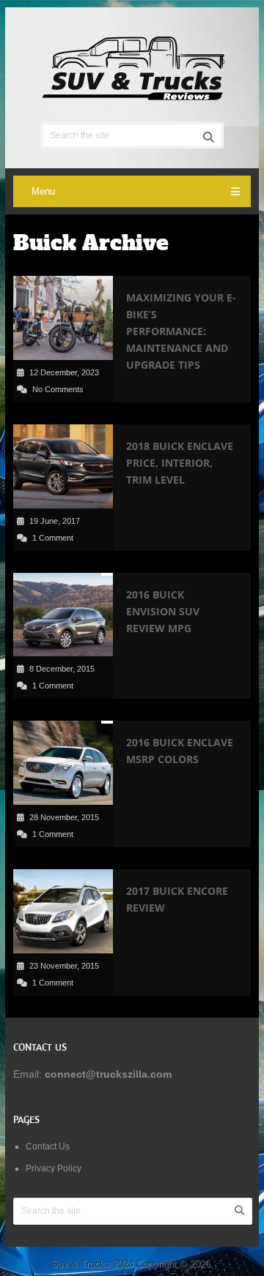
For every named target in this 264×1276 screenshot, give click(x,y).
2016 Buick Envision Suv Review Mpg (162, 611)
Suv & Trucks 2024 (92, 1263)
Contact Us (48, 1146)
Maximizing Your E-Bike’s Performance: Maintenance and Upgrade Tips (181, 331)
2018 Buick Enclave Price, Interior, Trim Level (179, 463)
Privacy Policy (53, 1168)
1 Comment (52, 537)
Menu (43, 191)
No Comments (58, 389)
